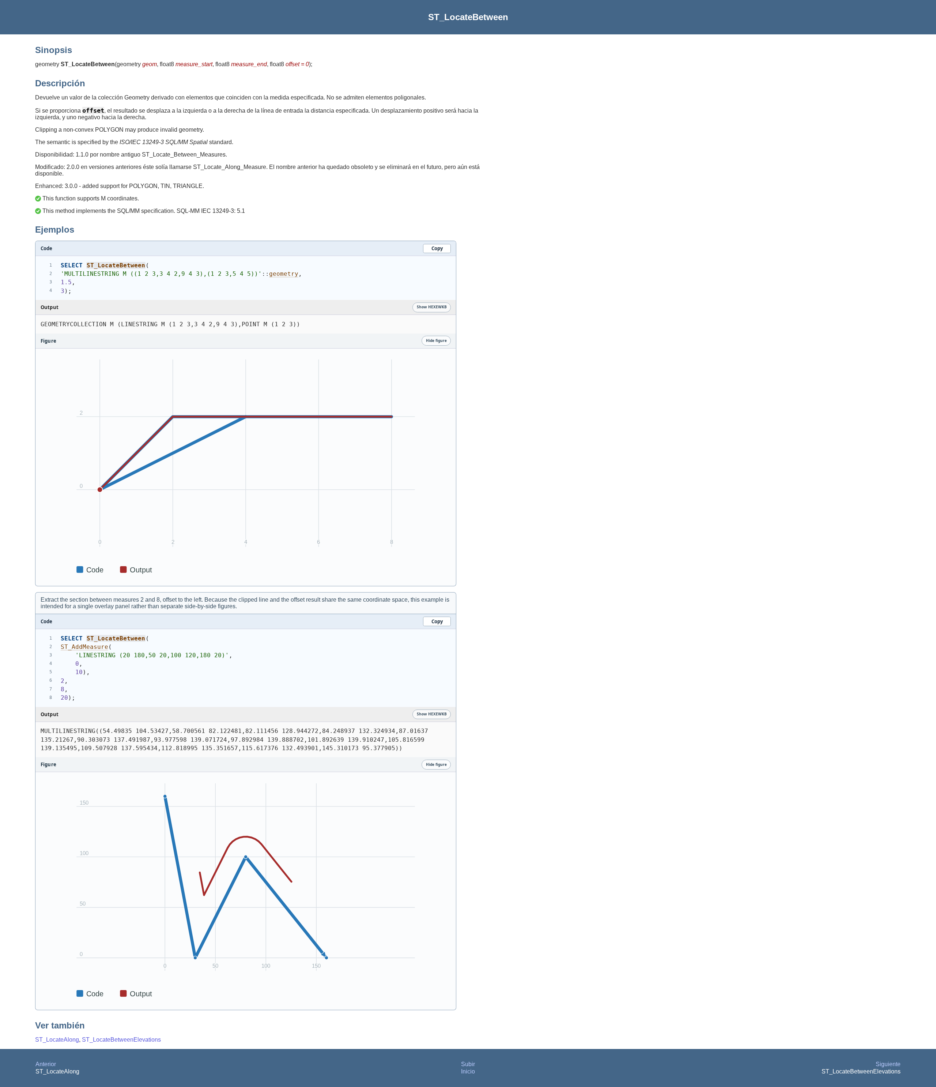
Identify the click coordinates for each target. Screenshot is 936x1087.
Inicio (468, 1071)
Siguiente (888, 1064)
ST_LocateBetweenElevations (121, 1040)
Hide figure (436, 340)
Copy (437, 248)
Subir (468, 1064)
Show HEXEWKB (432, 306)
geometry (283, 273)
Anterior (45, 1064)
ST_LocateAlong (57, 1040)
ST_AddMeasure (84, 646)
